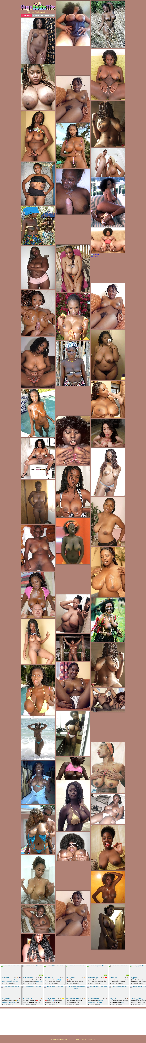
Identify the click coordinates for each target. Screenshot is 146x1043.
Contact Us (91, 1039)
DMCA (83, 1039)
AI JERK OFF (38, 16)
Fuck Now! (49, 16)
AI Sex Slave (26, 16)
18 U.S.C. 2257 (74, 1039)
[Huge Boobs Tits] (38, 6)
